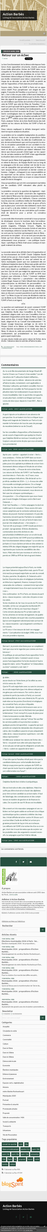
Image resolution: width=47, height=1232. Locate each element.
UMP (40, 347)
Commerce (7, 1035)
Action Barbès (13, 14)
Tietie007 (12, 776)
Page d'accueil (40, 40)
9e (15, 1159)
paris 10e (6, 1154)
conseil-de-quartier (10, 1144)
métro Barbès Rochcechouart (13, 1091)
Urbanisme (7, 1130)
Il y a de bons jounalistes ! (37, 43)
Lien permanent (8, 347)
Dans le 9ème (8, 1048)
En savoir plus (28, 1230)
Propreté (6, 1113)
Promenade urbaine (10, 1109)
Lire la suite (13, 895)
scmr (21, 1144)
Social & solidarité (9, 1122)
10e (4, 1159)
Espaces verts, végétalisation (13, 1083)
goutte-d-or (25, 1149)
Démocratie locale (9, 1061)
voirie (37, 1159)
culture (12, 1164)
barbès (5, 1164)
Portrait (6, 1100)
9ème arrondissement (11, 1149)
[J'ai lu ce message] (44, 1226)
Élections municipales (10, 1070)
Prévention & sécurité (10, 1104)
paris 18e (15, 1154)
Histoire (6, 1087)
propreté (22, 1159)
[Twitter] (23, 862)
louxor (30, 1159)
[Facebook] (16, 862)
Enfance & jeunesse (10, 1074)
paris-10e (24, 1154)
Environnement (8, 1079)
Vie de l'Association (10, 1135)
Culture (5, 1044)
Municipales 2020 (9, 1096)
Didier (11, 672)
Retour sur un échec (15, 55)
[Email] (31, 862)
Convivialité (7, 1040)
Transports (7, 1126)
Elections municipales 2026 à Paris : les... (20, 941)
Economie (6, 1065)
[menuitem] (27, 40)
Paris (10, 1159)
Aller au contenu (7, 2)
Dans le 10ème (8, 1053)
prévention (35, 1154)
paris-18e (35, 1149)
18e (26, 1144)
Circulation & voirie (10, 1031)
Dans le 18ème (8, 1057)
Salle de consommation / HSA (13, 1117)
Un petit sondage (24, 40)
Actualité (6, 1027)
